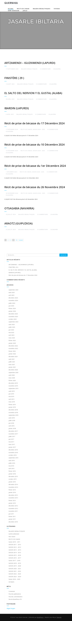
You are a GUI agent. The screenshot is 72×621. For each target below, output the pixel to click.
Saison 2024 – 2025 (14, 579)
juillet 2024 (12, 303)
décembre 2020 (13, 370)
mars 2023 (12, 338)
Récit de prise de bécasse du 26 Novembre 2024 (34, 187)
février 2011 (12, 516)
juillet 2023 (12, 327)
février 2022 (12, 351)
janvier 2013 (12, 503)
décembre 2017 (13, 431)
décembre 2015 (13, 476)
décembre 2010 (13, 522)
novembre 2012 (13, 508)
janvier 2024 (12, 311)
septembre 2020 (13, 372)
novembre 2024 (13, 300)
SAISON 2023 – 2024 (15, 576)
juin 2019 (11, 394)
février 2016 (12, 471)
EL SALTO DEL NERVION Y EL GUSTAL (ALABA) (33, 93)
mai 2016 (11, 466)
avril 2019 (11, 399)
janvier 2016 (12, 474)
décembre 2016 (13, 450)
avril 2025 (11, 295)
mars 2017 (12, 444)
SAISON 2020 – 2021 (15, 568)
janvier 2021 (12, 367)
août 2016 (12, 460)
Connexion (12, 591)
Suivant (21, 240)
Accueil (10, 8)
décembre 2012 (13, 506)
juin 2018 (11, 423)
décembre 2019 (13, 383)
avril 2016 (11, 468)
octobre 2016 (13, 455)
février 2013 (12, 500)
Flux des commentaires (15, 596)
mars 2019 (12, 402)
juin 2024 (11, 306)
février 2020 (12, 380)
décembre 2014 (13, 484)
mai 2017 (11, 442)
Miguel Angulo (11, 608)
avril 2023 (11, 335)
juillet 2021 (12, 362)
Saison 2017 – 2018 (14, 560)
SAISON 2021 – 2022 (15, 571)
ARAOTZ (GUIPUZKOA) (18, 223)
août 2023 (12, 324)
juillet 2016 (12, 463)
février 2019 (12, 404)
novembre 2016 (13, 452)
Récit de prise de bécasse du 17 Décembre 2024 (34, 123)
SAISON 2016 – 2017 (15, 558)
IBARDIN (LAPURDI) (16, 108)
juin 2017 (11, 439)
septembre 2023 (13, 322)
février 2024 (12, 308)
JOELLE (25, 10)
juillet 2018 (12, 420)
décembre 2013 (13, 495)
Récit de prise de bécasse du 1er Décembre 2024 (35, 166)
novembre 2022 (13, 348)
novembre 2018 (13, 412)
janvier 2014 (12, 492)
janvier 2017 (12, 447)
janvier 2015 (12, 482)
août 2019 (12, 391)
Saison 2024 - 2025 (39, 129)
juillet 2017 (12, 436)
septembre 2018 (13, 415)
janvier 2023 (12, 343)
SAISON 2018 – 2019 (15, 563)
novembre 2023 (13, 316)
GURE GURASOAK (13, 10)
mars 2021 (12, 364)
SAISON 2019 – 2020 (15, 566)
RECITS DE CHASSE (23, 8)
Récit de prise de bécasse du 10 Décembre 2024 (34, 144)
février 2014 (12, 490)
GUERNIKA (11, 3)
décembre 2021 (13, 356)
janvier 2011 (12, 519)
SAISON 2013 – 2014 (15, 550)
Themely (58, 617)
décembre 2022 (13, 346)
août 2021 (12, 359)
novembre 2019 (13, 386)
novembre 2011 (13, 511)
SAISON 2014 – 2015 (15, 552)
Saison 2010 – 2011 (14, 542)
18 (16, 240)
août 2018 (12, 418)
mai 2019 (11, 396)
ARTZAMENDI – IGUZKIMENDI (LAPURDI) (29, 63)
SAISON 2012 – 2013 (15, 547)
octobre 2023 (13, 319)
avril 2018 (11, 426)
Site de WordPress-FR (15, 599)
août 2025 (12, 292)
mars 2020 (12, 378)
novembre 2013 (13, 498)
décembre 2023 (13, 314)
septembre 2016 (13, 458)
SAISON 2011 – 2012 (15, 544)
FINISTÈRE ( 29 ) (14, 78)
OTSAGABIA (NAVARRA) (19, 208)
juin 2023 (11, 330)
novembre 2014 (13, 487)
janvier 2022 (12, 354)
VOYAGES (57, 8)
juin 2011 (11, 514)
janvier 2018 (12, 428)
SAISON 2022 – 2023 (15, 574)
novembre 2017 (13, 434)
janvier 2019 (12, 407)
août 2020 (12, 375)
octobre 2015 (13, 479)
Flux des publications (15, 594)
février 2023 (12, 340)
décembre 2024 (13, 298)
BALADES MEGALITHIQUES (41, 8)
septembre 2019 (13, 388)
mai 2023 (11, 332)
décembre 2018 (13, 410)
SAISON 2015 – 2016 (15, 555)
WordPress (40, 617)
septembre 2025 (13, 290)
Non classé (12, 536)
